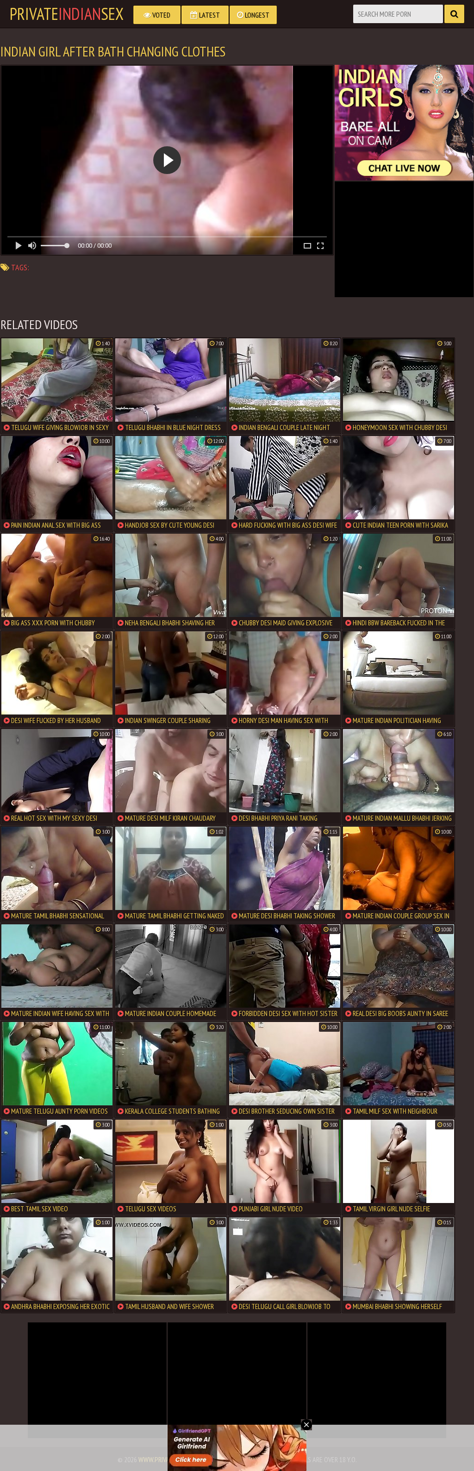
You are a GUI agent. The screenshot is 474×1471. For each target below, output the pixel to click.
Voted (160, 14)
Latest (209, 14)
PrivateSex (67, 14)
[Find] (454, 14)
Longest (256, 14)
